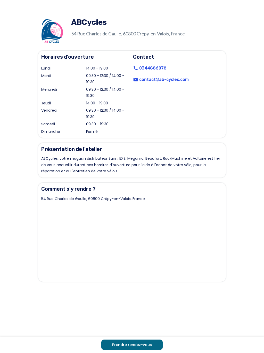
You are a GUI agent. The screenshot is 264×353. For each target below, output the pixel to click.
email (135, 79)
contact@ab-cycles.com (164, 79)
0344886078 (153, 68)
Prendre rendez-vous (132, 344)
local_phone (135, 68)
